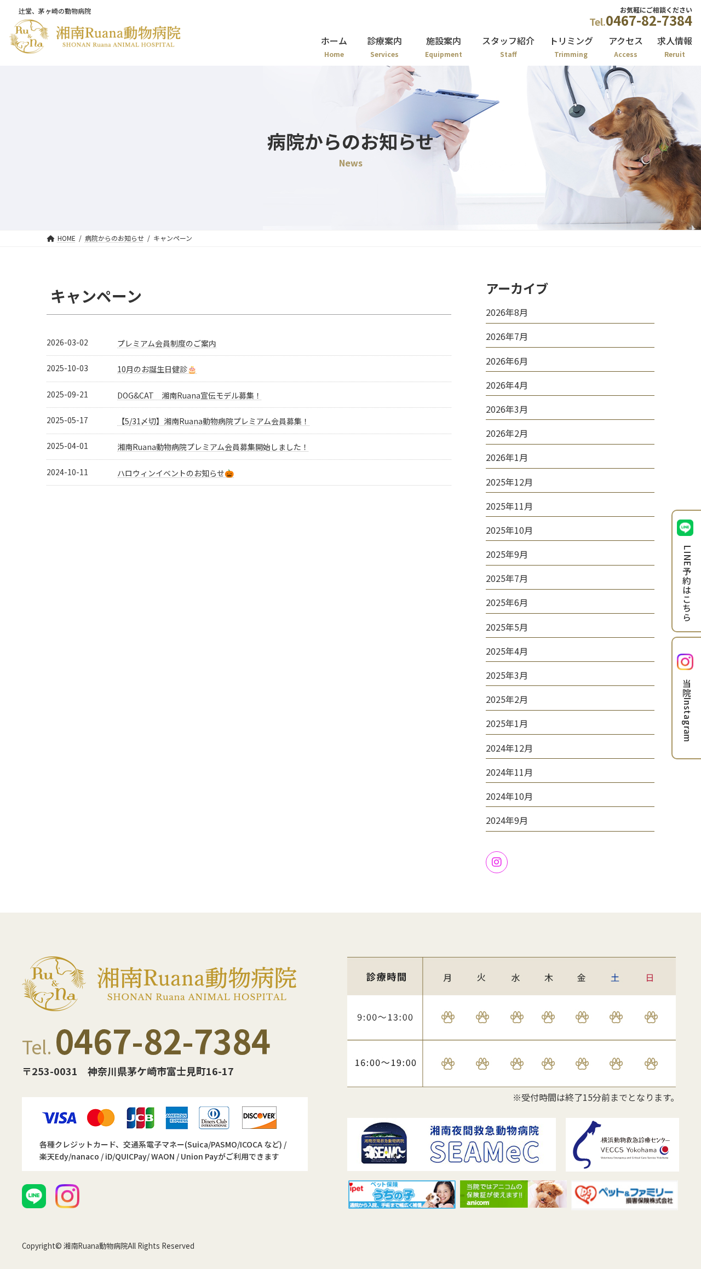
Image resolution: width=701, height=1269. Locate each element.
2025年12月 (509, 481)
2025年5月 (507, 626)
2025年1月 (507, 723)
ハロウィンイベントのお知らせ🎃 (175, 473)
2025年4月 (507, 650)
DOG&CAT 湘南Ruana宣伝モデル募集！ (189, 395)
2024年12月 (509, 747)
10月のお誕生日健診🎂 (157, 369)
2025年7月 (507, 578)
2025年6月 (507, 602)
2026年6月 (507, 360)
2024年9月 (507, 820)
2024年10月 (509, 796)
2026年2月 (507, 433)
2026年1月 (507, 457)
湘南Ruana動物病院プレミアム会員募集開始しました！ (213, 446)
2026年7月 (507, 336)
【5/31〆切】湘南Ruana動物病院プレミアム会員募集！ (213, 421)
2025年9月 (507, 554)
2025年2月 (507, 699)
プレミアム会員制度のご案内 (166, 343)
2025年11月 (509, 505)
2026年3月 (507, 409)
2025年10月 (509, 530)
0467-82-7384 (649, 20)
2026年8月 (507, 312)
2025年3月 (507, 675)
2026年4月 (507, 384)
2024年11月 (509, 771)
